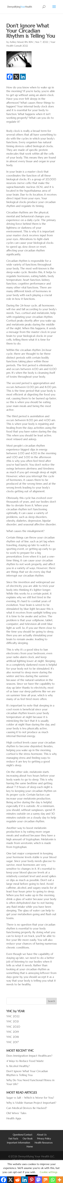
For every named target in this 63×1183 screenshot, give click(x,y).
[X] (16, 77)
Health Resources (44, 1142)
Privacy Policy (44, 1138)
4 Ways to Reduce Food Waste (25, 1061)
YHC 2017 (12, 1042)
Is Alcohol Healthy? (18, 1066)
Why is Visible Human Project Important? (31, 1102)
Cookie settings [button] (48, 1172)
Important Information (18, 1142)
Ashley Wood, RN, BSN (21, 41)
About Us (42, 1134)
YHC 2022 (12, 1016)
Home (30, 1146)
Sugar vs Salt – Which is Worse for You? (30, 1097)
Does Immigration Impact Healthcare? (29, 1055)
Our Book (28, 1138)
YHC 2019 (12, 1031)
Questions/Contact (22, 1134)
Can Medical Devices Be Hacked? (26, 1108)
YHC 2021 (12, 1021)
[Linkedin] (23, 77)
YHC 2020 (13, 1026)
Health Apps (13, 1118)
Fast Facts (13, 1138)
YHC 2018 (12, 1036)
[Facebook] (10, 77)
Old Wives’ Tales (16, 1113)
